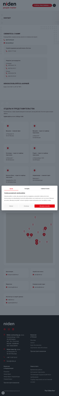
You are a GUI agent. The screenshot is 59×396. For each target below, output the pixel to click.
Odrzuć (11, 206)
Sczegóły (27, 188)
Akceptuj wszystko (45, 206)
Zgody (11, 188)
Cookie (45, 188)
